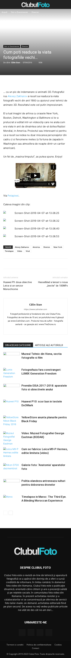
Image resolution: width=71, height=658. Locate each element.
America (36, 247)
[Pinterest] (35, 82)
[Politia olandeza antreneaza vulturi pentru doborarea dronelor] (11, 484)
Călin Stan (15, 62)
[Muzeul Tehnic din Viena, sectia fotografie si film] (11, 357)
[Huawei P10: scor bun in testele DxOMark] (11, 405)
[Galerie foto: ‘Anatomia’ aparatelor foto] (11, 469)
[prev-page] (5, 513)
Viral (28, 251)
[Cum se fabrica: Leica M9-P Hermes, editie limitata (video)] (11, 453)
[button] (5, 4)
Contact (35, 648)
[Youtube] (49, 330)
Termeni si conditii (15, 644)
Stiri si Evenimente (19, 12)
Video (19, 251)
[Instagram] (28, 330)
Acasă (4, 12)
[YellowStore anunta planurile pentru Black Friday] (11, 421)
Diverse (35, 12)
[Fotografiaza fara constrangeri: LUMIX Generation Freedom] (11, 373)
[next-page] (11, 513)
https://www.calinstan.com (35, 309)
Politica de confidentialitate (39, 644)
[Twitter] (27, 82)
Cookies (58, 644)
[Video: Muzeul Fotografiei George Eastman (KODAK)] (11, 438)
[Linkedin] (35, 330)
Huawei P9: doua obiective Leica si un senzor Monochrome (17, 286)
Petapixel (13, 195)
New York (57, 247)
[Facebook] (20, 82)
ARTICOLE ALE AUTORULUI (49, 345)
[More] (50, 82)
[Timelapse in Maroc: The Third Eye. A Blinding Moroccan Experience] (11, 500)
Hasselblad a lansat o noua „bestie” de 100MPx (53, 284)
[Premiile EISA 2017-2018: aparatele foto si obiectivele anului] (11, 389)
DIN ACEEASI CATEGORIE (18, 345)
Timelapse (9, 251)
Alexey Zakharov (17, 96)
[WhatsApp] (43, 82)
